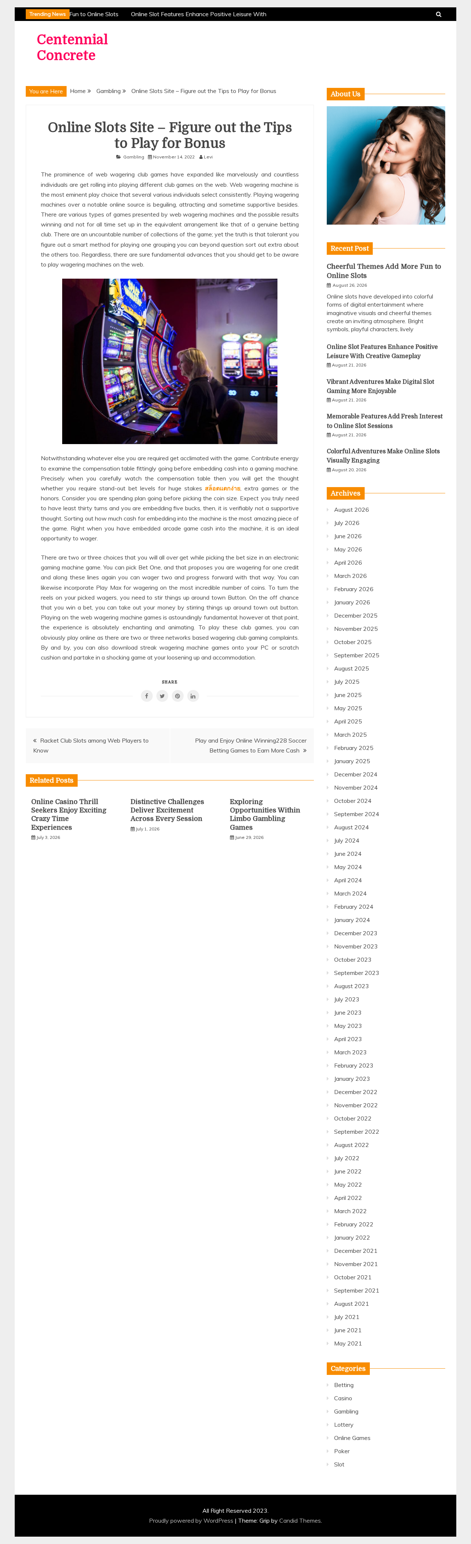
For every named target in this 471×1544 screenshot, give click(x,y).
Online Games (352, 1437)
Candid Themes (300, 1520)
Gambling (133, 157)
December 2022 (356, 1092)
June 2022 (348, 1171)
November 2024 (356, 787)
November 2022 (356, 1105)
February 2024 (353, 906)
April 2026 (348, 562)
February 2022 (353, 1224)
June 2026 (348, 536)
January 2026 (352, 602)
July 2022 (347, 1158)
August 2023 (351, 986)
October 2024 (353, 800)
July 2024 (347, 840)
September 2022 (356, 1131)
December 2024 (356, 774)
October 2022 (353, 1118)
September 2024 (356, 814)
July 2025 (347, 681)
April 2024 (348, 880)
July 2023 (347, 999)
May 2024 (348, 867)
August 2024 (351, 827)
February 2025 (353, 747)
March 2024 (350, 893)
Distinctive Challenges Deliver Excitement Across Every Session (167, 810)
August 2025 (351, 668)
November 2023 (356, 946)
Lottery (344, 1424)
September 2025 (356, 655)
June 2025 (348, 694)
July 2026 (347, 522)
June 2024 (348, 853)
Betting (344, 1384)
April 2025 (348, 721)
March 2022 (350, 1211)
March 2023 (350, 1052)
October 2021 (353, 1277)
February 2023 (353, 1065)
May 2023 (348, 1025)
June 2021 (348, 1330)
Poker (342, 1451)
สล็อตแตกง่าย (222, 488)
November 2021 (356, 1264)
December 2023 (356, 933)
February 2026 (353, 589)
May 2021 (348, 1343)
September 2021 (356, 1290)
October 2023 (353, 959)
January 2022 (352, 1237)
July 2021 (347, 1316)
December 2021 (356, 1250)
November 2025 (356, 628)
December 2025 (356, 615)
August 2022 (351, 1144)
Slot (339, 1464)
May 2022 (348, 1184)
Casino (343, 1398)
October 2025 (353, 642)
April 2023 (348, 1039)
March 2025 (350, 734)
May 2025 (348, 708)
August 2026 (351, 509)
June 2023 (348, 1012)
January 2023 (352, 1078)
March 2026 (350, 575)
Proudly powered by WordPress (192, 1520)
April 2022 (348, 1197)
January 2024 (352, 919)
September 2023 (356, 972)
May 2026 (348, 549)
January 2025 (352, 761)
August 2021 (351, 1303)
